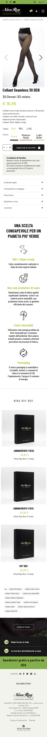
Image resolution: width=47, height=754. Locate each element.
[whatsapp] (35, 673)
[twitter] (27, 673)
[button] (40, 57)
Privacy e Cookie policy (18, 720)
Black (14, 136)
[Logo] (12, 11)
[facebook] (23, 673)
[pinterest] (31, 673)
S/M (13, 128)
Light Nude (39, 136)
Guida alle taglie (10, 182)
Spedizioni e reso (11, 201)
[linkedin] (20, 673)
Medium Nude (26, 136)
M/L (21, 128)
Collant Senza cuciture (12, 20)
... (20, 611)
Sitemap (32, 720)
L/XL (29, 128)
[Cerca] (35, 2)
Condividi (8, 208)
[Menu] (43, 11)
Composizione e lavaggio (14, 189)
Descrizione (9, 195)
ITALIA (40, 2)
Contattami (23, 627)
